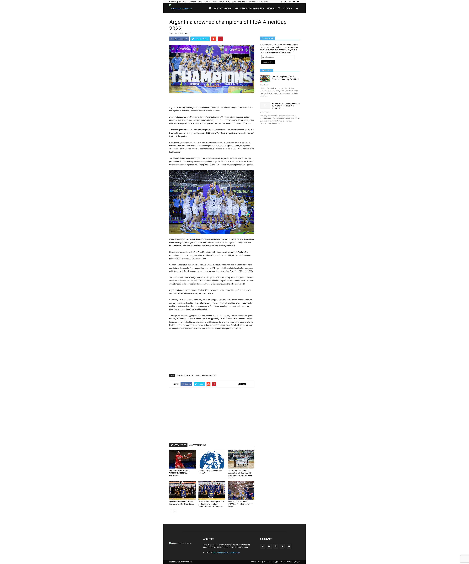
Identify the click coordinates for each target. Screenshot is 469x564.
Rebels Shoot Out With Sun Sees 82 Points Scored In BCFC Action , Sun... (286, 106)
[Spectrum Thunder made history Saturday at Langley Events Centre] (182, 490)
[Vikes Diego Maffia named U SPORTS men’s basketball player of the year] (241, 490)
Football (200, 2)
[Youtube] (298, 1)
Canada (270, 8)
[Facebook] (282, 1)
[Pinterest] (290, 1)
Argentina (180, 375)
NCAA (266, 2)
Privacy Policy (268, 562)
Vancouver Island (222, 8)
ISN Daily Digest (294, 562)
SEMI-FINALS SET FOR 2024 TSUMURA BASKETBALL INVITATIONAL (179, 473)
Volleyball (241, 2)
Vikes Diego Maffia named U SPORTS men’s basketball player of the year (240, 504)
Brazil (198, 375)
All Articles (256, 562)
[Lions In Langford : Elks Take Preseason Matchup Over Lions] (265, 78)
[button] (297, 8)
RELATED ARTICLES (178, 445)
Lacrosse (221, 2)
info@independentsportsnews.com (226, 552)
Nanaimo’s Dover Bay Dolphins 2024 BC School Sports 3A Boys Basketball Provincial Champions (211, 504)
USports (259, 2)
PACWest (252, 2)
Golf (206, 2)
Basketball (192, 2)
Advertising (281, 562)
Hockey (212, 2)
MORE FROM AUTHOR (197, 445)
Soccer (234, 2)
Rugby (228, 2)
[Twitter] (294, 1)
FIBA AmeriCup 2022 (208, 375)
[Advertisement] (211, 99)
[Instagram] (286, 1)
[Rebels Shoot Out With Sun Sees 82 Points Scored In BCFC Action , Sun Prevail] (265, 105)
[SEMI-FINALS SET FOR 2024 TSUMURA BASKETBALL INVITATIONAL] (182, 459)
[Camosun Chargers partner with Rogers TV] (211, 459)
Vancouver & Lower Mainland (249, 8)
